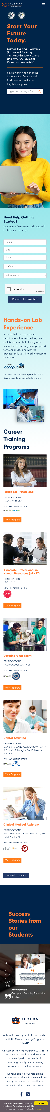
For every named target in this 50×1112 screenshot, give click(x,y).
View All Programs (16, 875)
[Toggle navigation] (43, 5)
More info (41, 1109)
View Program (12, 520)
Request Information (25, 299)
